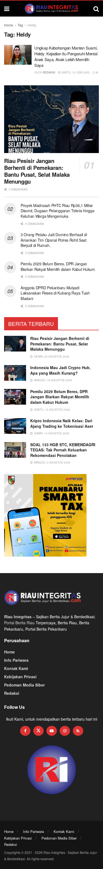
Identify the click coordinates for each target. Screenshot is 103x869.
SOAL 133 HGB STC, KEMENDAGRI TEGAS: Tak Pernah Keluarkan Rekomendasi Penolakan (62, 450)
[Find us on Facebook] (25, 731)
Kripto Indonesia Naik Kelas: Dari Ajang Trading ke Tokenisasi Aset (61, 423)
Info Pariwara (16, 660)
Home (8, 25)
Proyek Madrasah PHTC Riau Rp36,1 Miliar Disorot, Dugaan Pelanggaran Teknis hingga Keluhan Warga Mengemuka (57, 211)
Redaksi (49, 72)
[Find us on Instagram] (65, 731)
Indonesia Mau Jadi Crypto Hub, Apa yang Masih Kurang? (60, 370)
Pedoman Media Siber (24, 685)
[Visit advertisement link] (51, 770)
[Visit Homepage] (51, 8)
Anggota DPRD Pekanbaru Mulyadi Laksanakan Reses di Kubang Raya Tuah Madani (55, 293)
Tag (20, 25)
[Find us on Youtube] (51, 731)
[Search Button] (96, 8)
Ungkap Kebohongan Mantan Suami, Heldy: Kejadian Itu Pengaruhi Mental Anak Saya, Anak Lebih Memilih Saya (66, 56)
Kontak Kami (16, 668)
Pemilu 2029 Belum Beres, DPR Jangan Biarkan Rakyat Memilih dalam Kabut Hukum (58, 266)
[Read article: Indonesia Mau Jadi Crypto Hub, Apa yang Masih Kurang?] (15, 373)
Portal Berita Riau (19, 622)
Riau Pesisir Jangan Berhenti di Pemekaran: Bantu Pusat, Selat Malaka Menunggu (37, 171)
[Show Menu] (6, 8)
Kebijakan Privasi (20, 676)
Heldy (31, 25)
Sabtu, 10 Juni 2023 (75, 72)
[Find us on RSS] (78, 731)
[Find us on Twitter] (38, 731)
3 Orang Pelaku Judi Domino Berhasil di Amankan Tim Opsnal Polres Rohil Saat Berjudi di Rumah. (54, 240)
